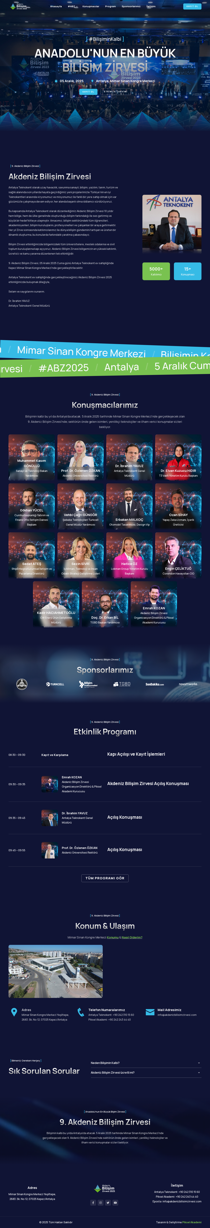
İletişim (151, 6)
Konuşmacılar (91, 6)
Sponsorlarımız (131, 6)
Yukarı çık (7, 614)
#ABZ (71, 6)
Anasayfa (56, 6)
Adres (26, 1010)
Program (110, 6)
